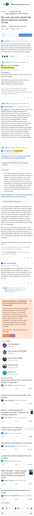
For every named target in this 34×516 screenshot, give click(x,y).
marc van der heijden (9, 263)
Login (12, 335)
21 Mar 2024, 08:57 (12, 153)
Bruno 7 (6, 461)
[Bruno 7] (2, 461)
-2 (27, 283)
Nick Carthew (10, 288)
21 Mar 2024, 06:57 (22, 41)
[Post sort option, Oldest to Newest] (3, 35)
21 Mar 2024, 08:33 (12, 70)
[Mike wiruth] (2, 400)
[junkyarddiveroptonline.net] (2, 385)
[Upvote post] (24, 56)
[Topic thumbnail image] (32, 412)
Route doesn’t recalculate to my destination (16, 443)
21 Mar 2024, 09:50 (12, 265)
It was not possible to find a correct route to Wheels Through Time (16, 381)
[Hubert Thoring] (2, 418)
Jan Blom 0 (6, 41)
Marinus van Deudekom (11, 495)
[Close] (31, 301)
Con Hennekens (8, 151)
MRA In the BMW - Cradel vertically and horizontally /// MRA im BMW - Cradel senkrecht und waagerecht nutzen (13, 474)
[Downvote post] (31, 56)
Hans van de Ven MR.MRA (11, 65)
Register (6, 335)
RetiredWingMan (9, 400)
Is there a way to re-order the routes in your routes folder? (11, 429)
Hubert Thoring (9, 480)
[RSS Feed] (21, 29)
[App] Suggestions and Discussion (18, 26)
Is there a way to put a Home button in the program (16, 396)
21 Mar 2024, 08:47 (24, 106)
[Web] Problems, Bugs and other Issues (14, 290)
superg (6, 433)
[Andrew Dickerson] (2, 495)
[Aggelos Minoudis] (2, 446)
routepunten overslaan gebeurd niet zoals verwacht (16, 457)
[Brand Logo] (6, 4)
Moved (5, 26)
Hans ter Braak (7, 106)
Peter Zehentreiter (9, 446)
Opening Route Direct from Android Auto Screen (15, 491)
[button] (2, 513)
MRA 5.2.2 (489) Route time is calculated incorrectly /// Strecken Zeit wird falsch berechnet (14, 412)
